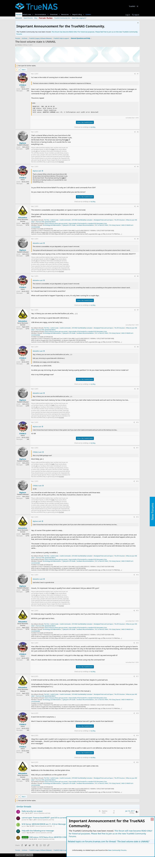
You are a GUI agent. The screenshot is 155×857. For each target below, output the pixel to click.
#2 (138, 132)
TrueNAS (132, 6)
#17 (137, 676)
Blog (35, 18)
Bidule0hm (22, 217)
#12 (137, 481)
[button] (32, 14)
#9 (138, 389)
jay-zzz (24, 826)
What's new (27, 14)
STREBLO (19, 45)
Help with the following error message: (38, 830)
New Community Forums (117, 850)
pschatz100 (25, 820)
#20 (137, 762)
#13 (137, 517)
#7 (138, 310)
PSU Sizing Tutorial (114, 225)
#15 (137, 610)
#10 (137, 422)
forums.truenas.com (95, 841)
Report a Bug (77, 14)
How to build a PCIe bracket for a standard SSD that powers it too (88, 223)
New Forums (152, 511)
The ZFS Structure (119, 220)
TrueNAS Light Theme (25, 855)
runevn (24, 833)
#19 (137, 735)
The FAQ (46, 220)
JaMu (23, 813)
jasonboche (25, 839)
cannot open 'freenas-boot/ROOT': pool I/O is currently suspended (49, 817)
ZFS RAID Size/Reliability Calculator (82, 220)
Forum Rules (46, 18)
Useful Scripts (54, 220)
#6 (138, 276)
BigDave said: (37, 171)
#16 (137, 643)
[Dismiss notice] (138, 23)
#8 (138, 347)
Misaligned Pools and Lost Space (103, 220)
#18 (137, 713)
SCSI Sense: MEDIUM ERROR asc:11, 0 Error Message (44, 824)
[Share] (135, 74)
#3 (138, 166)
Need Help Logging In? (79, 18)
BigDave (22, 143)
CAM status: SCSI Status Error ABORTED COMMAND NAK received (56, 837)
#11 (137, 448)
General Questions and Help (42, 813)
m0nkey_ (132, 813)
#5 (138, 239)
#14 (137, 575)
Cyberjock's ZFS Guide (68, 225)
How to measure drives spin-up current (55, 223)
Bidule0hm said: (38, 243)
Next (23, 70)
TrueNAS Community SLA (62, 18)
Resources (65, 14)
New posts (18, 18)
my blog (93, 127)
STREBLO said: (37, 452)
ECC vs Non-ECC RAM (101, 225)
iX (137, 6)
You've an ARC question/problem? (46, 222)
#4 (138, 206)
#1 (138, 74)
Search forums (28, 18)
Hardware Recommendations (85, 225)
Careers (88, 14)
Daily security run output (32, 811)
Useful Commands (65, 220)
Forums (19, 14)
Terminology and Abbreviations (52, 225)
